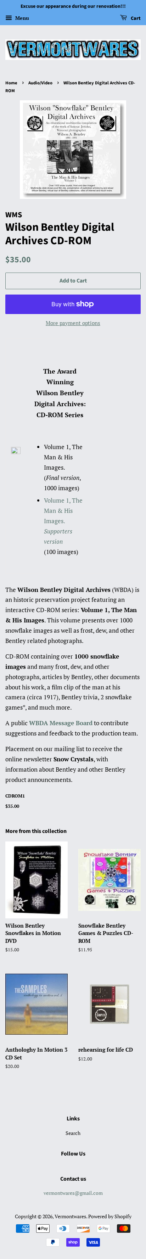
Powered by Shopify (109, 1216)
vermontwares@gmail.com (73, 1193)
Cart (135, 18)
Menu (21, 18)
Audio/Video (40, 83)
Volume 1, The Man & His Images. (63, 520)
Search (73, 1133)
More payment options (73, 322)
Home (11, 83)
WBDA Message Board (60, 723)
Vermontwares (70, 1216)
